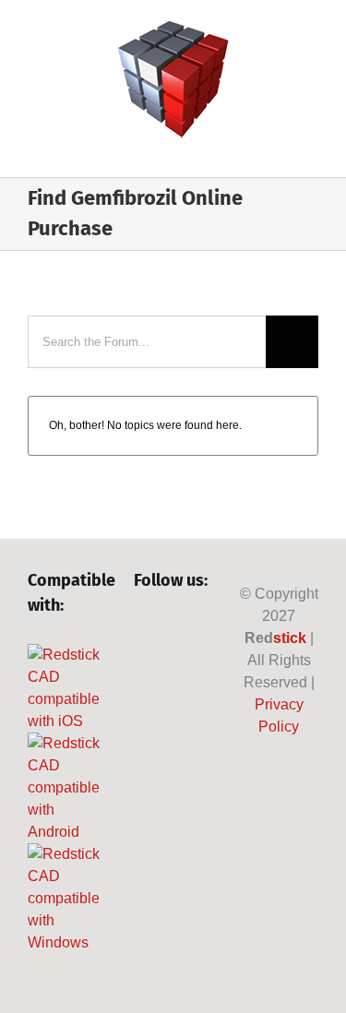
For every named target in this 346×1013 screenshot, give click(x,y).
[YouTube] (142, 665)
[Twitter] (174, 630)
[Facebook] (142, 630)
